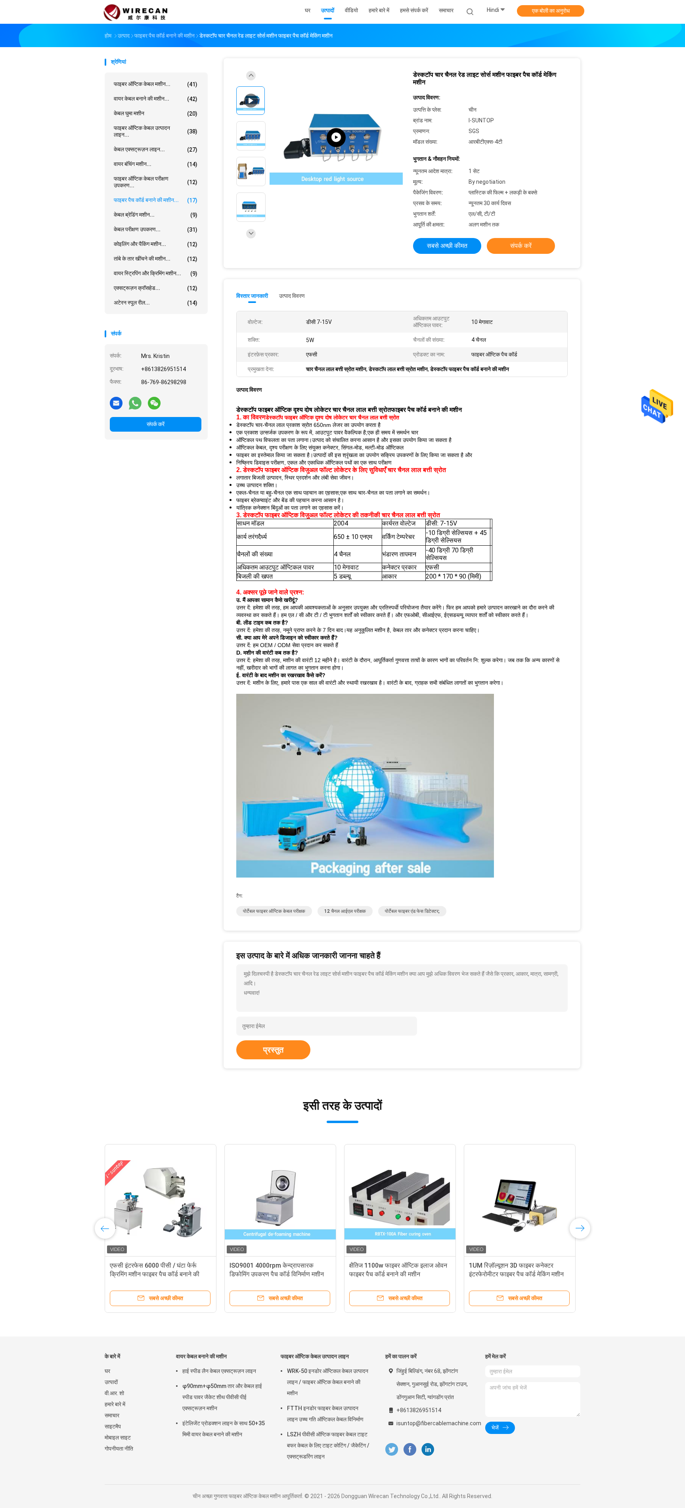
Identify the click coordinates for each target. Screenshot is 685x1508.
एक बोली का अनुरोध (551, 11)
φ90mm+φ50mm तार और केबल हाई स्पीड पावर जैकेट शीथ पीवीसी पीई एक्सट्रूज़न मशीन (222, 1397)
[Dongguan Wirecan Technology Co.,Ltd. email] (116, 402)
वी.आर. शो (114, 1393)
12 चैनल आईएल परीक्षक (345, 911)
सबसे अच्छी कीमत (447, 245)
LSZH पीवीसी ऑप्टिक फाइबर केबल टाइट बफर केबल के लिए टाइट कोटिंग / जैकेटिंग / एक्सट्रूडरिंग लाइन (328, 1445)
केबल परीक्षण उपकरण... (155, 229)
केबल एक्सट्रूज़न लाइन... (155, 149)
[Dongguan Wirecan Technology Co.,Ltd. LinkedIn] (427, 1450)
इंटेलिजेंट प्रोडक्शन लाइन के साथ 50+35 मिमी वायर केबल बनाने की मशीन (223, 1429)
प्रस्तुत (273, 1050)
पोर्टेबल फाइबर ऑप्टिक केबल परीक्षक (274, 911)
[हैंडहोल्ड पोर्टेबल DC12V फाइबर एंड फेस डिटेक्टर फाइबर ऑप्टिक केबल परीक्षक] (160, 1199)
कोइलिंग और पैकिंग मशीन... (155, 244)
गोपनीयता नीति (119, 1448)
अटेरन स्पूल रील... (155, 302)
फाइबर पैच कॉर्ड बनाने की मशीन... (155, 200)
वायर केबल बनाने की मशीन (201, 1356)
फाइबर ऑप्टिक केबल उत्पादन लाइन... (155, 131)
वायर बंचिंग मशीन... (155, 164)
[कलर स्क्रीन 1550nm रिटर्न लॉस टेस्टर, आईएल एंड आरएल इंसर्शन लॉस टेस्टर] (399, 1199)
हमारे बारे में (115, 1404)
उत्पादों (111, 1382)
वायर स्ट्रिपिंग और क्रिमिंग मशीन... (155, 273)
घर (107, 1371)
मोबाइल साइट (118, 1437)
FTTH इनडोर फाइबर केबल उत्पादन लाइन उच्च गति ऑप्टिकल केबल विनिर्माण (325, 1413)
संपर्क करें (156, 424)
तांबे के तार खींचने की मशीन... (155, 258)
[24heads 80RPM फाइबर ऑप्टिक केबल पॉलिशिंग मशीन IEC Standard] (280, 1199)
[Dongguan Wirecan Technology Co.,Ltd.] (135, 11)
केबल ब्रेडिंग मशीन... (155, 214)
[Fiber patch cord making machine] (336, 137)
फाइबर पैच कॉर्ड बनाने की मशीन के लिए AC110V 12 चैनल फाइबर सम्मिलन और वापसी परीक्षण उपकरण (515, 1274)
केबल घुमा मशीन (155, 113)
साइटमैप (113, 1426)
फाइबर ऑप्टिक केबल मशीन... (155, 84)
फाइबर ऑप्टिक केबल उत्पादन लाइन (315, 1356)
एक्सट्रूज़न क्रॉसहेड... (155, 288)
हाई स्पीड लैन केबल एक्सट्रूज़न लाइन (219, 1371)
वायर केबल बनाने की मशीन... (155, 98)
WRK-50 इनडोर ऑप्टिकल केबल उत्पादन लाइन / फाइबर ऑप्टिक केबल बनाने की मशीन (327, 1382)
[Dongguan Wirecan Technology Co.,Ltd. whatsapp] (135, 402)
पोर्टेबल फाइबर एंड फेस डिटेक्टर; (412, 911)
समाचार (112, 1415)
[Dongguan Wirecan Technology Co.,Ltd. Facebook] (409, 1450)
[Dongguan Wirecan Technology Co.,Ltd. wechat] (154, 402)
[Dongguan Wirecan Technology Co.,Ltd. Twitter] (391, 1450)
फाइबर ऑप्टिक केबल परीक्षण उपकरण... (155, 181)
